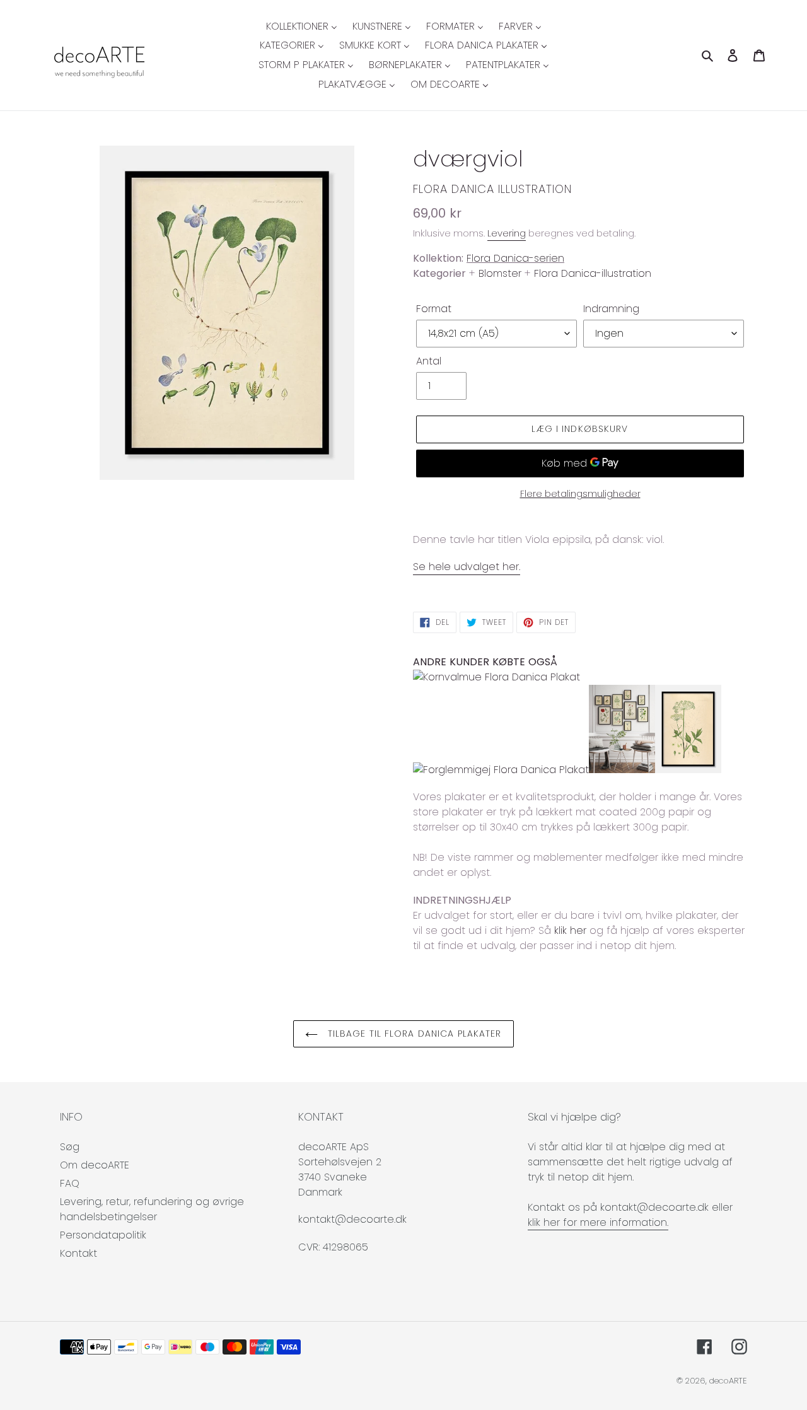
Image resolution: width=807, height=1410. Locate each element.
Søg (69, 1146)
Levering (506, 233)
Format (433, 308)
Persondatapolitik (103, 1235)
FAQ (69, 1183)
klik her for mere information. (598, 1222)
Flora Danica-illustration (592, 273)
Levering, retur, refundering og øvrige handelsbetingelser (152, 1209)
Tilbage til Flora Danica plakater (412, 1033)
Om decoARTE (94, 1165)
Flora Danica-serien (515, 258)
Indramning (611, 308)
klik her (570, 930)
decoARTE (728, 1381)
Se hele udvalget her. (466, 566)
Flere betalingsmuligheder (580, 493)
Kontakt (78, 1253)
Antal (428, 361)
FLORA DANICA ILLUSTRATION (492, 189)
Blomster (500, 273)
